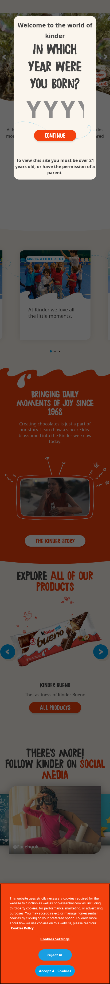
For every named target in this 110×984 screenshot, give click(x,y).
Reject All (54, 955)
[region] (55, 933)
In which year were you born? (55, 66)
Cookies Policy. (22, 928)
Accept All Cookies (55, 971)
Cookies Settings (54, 939)
